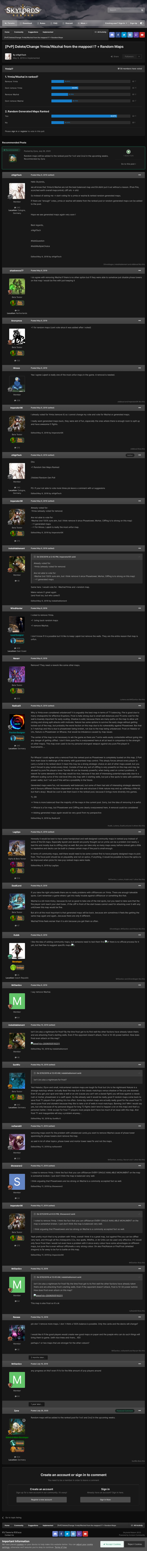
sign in (14, 131)
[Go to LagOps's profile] (17, 848)
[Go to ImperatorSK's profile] (17, 424)
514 (18, 878)
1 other (135, 879)
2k (18, 975)
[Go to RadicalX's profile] (17, 722)
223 (18, 1158)
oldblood (134, 264)
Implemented (33, 58)
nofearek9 (16, 1126)
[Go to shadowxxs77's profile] (17, 286)
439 (18, 648)
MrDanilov (134, 699)
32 (18, 1349)
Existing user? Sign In (115, 23)
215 (18, 447)
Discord (68, 23)
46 (18, 581)
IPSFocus (17, 1532)
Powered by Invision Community (132, 1535)
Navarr (16, 658)
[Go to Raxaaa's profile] (17, 1333)
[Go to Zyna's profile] (13, 158)
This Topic (131, 10)
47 (18, 925)
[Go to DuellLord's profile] (17, 901)
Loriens (123, 699)
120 (18, 360)
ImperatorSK (133, 402)
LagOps (16, 832)
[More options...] (140, 175)
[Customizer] (142, 23)
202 (18, 698)
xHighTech (21, 55)
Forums (10, 23)
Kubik (110, 826)
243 (18, 207)
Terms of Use (61, 1547)
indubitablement (121, 264)
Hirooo (16, 368)
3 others (135, 826)
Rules (42, 23)
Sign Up (133, 23)
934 (18, 1457)
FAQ (55, 23)
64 (18, 1017)
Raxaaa (16, 1317)
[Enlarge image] (45, 1043)
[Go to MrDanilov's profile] (17, 1001)
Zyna (35, 151)
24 (18, 1198)
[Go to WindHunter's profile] (17, 624)
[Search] (142, 10)
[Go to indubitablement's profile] (17, 564)
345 (18, 745)
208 (18, 400)
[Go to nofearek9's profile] (17, 1142)
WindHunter (16, 608)
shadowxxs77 (16, 270)
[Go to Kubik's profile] (17, 951)
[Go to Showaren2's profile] (17, 1182)
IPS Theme (6, 1532)
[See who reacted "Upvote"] (128, 151)
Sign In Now (105, 1499)
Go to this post (128, 164)
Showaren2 (16, 1165)
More (83, 23)
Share (115, 56)
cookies (20, 1544)
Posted (39, 175)
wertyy (120, 1160)
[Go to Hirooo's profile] (17, 384)
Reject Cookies (134, 1544)
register (23, 131)
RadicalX (16, 705)
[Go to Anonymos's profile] (17, 337)
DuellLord (124, 826)
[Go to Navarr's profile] (17, 674)
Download (27, 23)
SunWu (16, 1064)
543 (18, 1105)
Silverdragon (109, 264)
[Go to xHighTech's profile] (8, 56)
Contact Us (9, 1535)
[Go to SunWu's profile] (17, 1081)
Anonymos (16, 320)
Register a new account (41, 1499)
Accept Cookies (113, 1544)
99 (18, 310)
